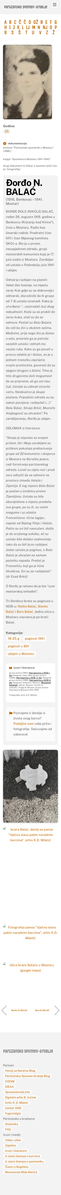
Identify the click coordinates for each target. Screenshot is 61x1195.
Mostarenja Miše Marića (21, 1172)
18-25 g (13, 638)
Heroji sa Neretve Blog (20, 1070)
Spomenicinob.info (17, 1092)
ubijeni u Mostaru (21, 654)
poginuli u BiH (18, 646)
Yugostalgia (13, 1113)
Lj (28, 27)
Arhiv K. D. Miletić (16, 1102)
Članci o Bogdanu (16, 1166)
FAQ (8, 1129)
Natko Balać (27, 606)
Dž (35, 22)
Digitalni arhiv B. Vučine (20, 1097)
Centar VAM (13, 1108)
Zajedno (10, 1145)
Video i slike (13, 1140)
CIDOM (9, 1081)
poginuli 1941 (35, 638)
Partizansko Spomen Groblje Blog (27, 1076)
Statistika (11, 1124)
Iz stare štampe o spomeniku (24, 1161)
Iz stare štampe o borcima (22, 1156)
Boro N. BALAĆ (42, 1010)
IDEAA (9, 1086)
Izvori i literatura (16, 1150)
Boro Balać (25, 612)
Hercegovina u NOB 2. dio (29, 678)
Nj (45, 27)
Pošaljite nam (23, 724)
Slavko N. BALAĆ (19, 1010)
